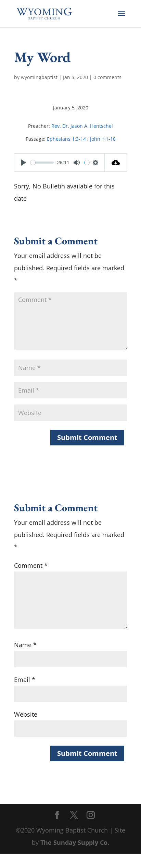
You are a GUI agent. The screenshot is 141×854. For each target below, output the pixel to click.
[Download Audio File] (116, 162)
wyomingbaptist (39, 77)
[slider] (41, 162)
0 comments (107, 77)
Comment (31, 565)
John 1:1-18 (103, 139)
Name (25, 645)
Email (24, 679)
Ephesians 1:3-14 (66, 139)
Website (25, 714)
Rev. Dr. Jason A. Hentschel (82, 126)
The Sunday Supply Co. (74, 842)
